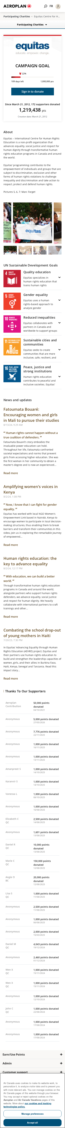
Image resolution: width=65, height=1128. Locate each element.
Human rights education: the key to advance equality (30, 561)
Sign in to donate (32, 91)
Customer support (15, 1072)
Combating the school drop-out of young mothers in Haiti (32, 632)
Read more (10, 473)
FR (51, 6)
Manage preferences (32, 1113)
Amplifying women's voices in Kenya (30, 489)
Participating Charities (16, 16)
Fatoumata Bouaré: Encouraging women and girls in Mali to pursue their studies (31, 415)
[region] (32, 1100)
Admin (7, 1063)
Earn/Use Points (14, 1054)
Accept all (32, 1122)
